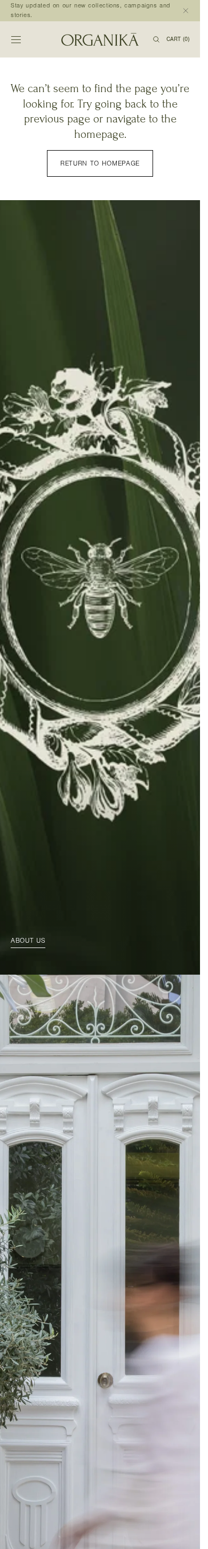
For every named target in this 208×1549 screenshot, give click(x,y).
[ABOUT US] (100, 587)
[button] (16, 39)
